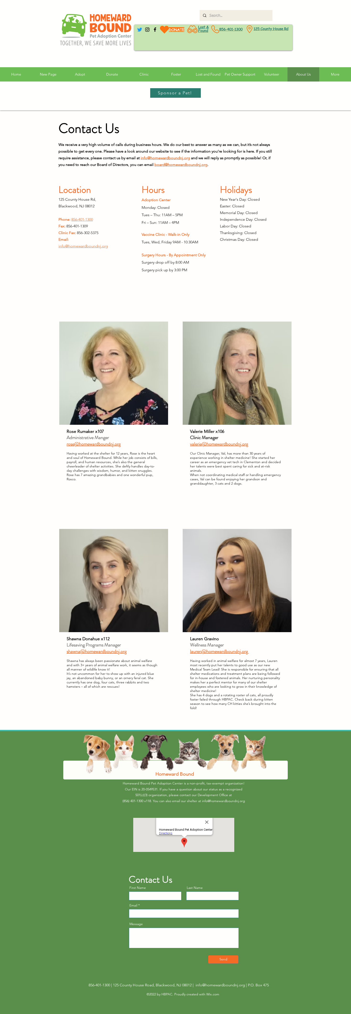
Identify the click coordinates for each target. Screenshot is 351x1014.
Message (136, 924)
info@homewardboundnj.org (165, 158)
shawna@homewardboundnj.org (97, 651)
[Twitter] (140, 29)
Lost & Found (203, 29)
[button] (240, 74)
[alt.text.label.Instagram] (147, 29)
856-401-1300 (231, 29)
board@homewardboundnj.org (180, 164)
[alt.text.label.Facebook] (155, 29)
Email (133, 905)
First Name (137, 887)
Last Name (195, 887)
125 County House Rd (271, 28)
